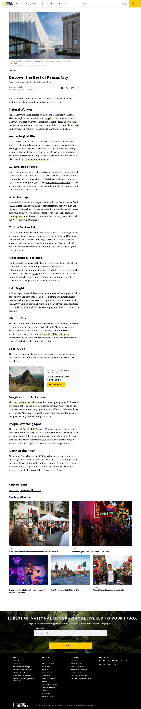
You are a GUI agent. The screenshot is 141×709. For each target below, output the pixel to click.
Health (53, 4)
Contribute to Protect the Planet (80, 679)
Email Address (39, 628)
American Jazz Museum (58, 183)
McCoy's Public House (31, 429)
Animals (19, 4)
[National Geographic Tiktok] (121, 660)
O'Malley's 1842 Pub (18, 216)
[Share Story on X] (67, 88)
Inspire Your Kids (47, 673)
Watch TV (45, 682)
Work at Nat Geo (75, 673)
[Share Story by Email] (72, 88)
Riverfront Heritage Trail (50, 122)
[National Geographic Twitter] (108, 660)
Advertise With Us (47, 696)
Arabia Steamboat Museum (35, 159)
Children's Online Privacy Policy (23, 670)
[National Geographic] (8, 3)
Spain (35, 274)
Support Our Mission (48, 687)
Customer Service (76, 664)
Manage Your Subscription (78, 670)
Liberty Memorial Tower (38, 324)
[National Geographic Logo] (20, 706)
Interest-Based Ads (19, 673)
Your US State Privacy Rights (22, 667)
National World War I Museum (54, 334)
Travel (44, 4)
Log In (125, 4)
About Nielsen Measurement (22, 676)
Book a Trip (45, 667)
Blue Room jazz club (29, 233)
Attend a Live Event (48, 664)
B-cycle (48, 118)
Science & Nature (65, 4)
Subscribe (73, 661)
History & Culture (31, 4)
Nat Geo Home (46, 661)
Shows (78, 4)
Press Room (45, 693)
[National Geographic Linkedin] (117, 660)
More (86, 4)
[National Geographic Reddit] (125, 660)
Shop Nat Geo (46, 676)
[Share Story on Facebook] (62, 88)
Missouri (68, 354)
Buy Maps (45, 670)
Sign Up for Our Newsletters (79, 676)
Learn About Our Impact (49, 684)
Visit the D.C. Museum (48, 679)
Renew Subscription (76, 667)
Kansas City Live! (17, 304)
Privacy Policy (17, 664)
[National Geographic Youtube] (113, 660)
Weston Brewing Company (25, 220)
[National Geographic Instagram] (100, 660)
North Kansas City (30, 456)
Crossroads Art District (24, 402)
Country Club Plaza (34, 263)
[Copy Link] (78, 88)
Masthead (45, 690)
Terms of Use (17, 661)
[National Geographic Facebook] (104, 660)
